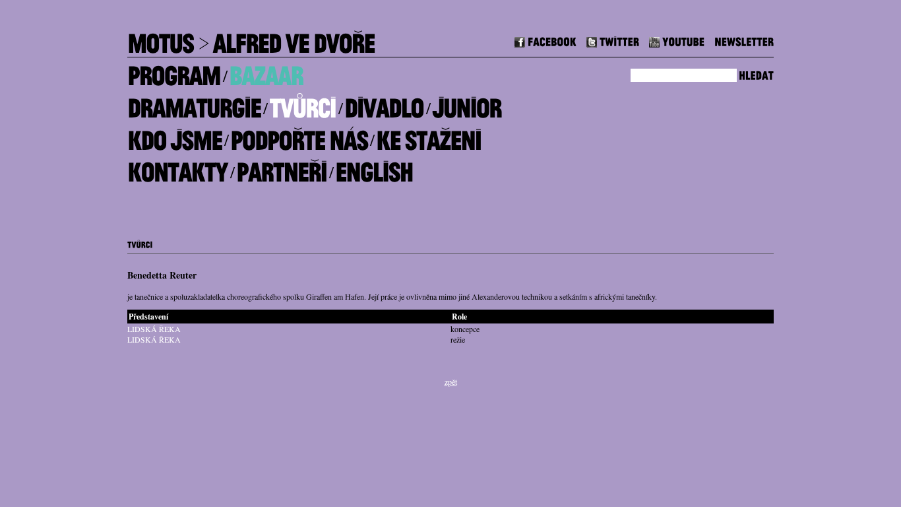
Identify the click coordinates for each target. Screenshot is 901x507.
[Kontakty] (177, 167)
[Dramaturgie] (194, 103)
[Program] (173, 71)
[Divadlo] (383, 103)
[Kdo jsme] (174, 135)
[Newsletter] (744, 40)
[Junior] (466, 103)
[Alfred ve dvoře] (293, 38)
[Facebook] (545, 40)
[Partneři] (281, 167)
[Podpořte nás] (298, 135)
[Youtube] (676, 40)
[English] (374, 167)
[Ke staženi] (428, 135)
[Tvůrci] (302, 103)
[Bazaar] (266, 71)
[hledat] (756, 73)
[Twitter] (612, 40)
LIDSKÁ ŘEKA (154, 328)
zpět (451, 381)
